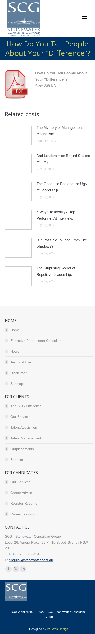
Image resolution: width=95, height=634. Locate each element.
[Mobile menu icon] (85, 18)
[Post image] (18, 135)
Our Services (20, 417)
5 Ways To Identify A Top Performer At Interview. (56, 215)
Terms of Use (20, 362)
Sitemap (16, 384)
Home (15, 330)
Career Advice (21, 493)
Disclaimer (18, 373)
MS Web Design (57, 629)
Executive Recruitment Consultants (37, 341)
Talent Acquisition (23, 427)
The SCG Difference (26, 406)
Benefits (16, 460)
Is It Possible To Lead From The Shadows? (62, 243)
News (14, 351)
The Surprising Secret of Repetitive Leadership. (56, 271)
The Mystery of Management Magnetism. (60, 130)
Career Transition (23, 514)
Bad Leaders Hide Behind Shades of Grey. (63, 159)
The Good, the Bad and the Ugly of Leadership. (62, 187)
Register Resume (23, 503)
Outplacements (22, 449)
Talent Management (25, 438)
